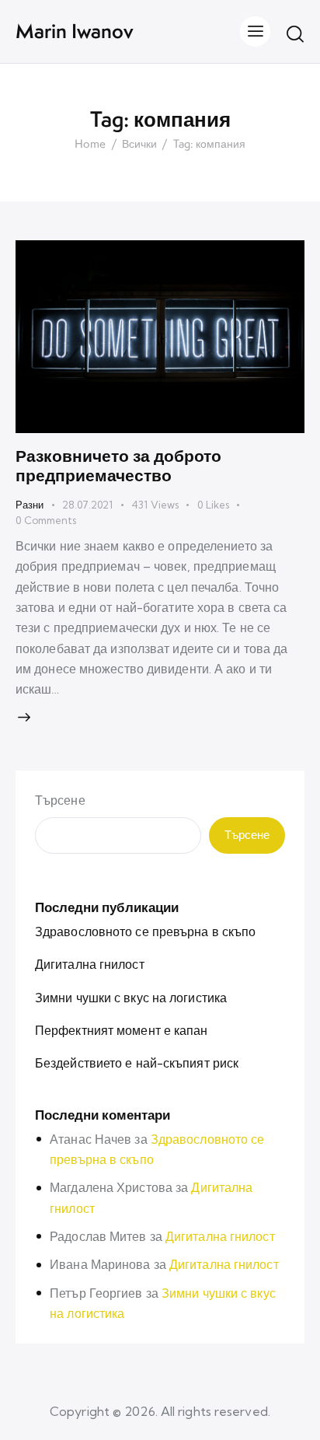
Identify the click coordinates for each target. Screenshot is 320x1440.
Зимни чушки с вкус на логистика (131, 997)
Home (90, 145)
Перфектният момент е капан (121, 1030)
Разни (29, 504)
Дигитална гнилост (89, 964)
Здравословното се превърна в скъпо (145, 931)
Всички (139, 145)
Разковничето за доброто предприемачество (118, 465)
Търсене (60, 800)
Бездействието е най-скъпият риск (136, 1063)
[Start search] (295, 33)
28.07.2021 (87, 504)
